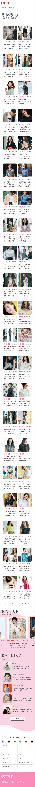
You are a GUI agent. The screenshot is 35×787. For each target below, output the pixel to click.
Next (29, 603)
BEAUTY (21, 746)
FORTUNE (21, 750)
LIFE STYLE (6, 754)
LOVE (4, 750)
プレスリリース (4, 781)
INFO (4, 762)
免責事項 (3, 782)
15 (25, 603)
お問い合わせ (13, 782)
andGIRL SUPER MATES (25, 762)
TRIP (20, 754)
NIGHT (20, 758)
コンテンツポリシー (22, 781)
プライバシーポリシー (13, 781)
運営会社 (8, 782)
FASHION (5, 746)
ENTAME (5, 758)
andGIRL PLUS (6, 766)
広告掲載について (20, 782)
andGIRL (4, 7)
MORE (17, 718)
